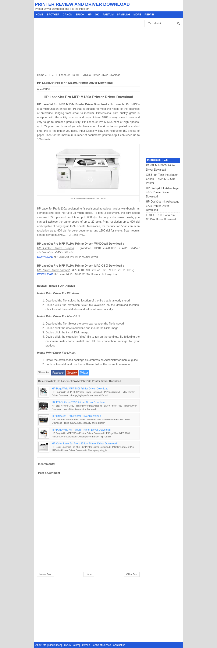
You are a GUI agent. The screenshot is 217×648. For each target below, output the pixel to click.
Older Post (131, 574)
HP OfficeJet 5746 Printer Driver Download (76, 416)
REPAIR (149, 14)
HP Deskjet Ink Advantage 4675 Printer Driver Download (162, 192)
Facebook (58, 372)
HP (90, 14)
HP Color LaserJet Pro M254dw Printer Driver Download (84, 443)
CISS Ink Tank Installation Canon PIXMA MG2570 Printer (162, 179)
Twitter (84, 372)
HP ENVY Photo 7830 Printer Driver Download (79, 402)
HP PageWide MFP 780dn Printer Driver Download (81, 429)
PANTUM (108, 14)
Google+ (72, 372)
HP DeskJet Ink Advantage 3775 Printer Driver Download (162, 205)
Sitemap (85, 645)
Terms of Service (101, 645)
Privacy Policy (71, 645)
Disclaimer (54, 645)
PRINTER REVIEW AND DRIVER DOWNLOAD (82, 4)
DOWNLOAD (45, 256)
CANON (67, 14)
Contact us (119, 645)
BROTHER (53, 14)
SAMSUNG (123, 14)
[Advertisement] (69, 44)
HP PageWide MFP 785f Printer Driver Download (80, 388)
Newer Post (45, 574)
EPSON (80, 14)
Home (39, 14)
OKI (97, 14)
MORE (137, 14)
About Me (40, 645)
